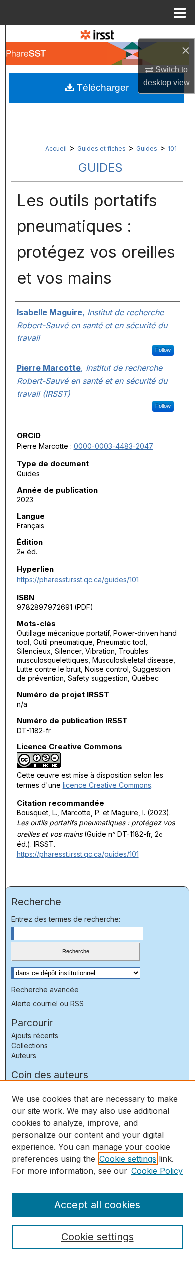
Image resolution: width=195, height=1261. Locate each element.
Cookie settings (128, 1159)
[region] (97, 1170)
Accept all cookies (97, 1205)
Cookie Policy (157, 1171)
